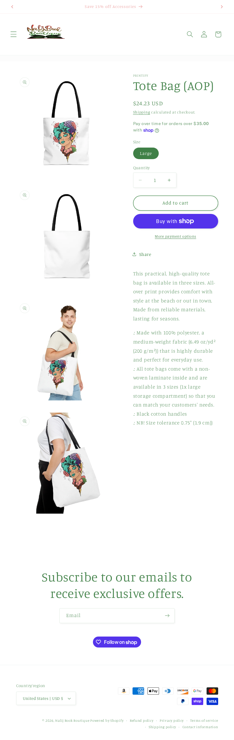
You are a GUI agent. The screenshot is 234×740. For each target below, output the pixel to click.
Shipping (141, 112)
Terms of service (204, 720)
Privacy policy (172, 720)
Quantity (141, 167)
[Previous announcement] (12, 6)
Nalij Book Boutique (72, 720)
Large (146, 153)
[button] (13, 34)
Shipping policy (162, 727)
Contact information (200, 727)
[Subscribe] (167, 615)
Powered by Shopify (106, 720)
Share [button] (145, 254)
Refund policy (142, 720)
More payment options (175, 236)
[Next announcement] (222, 6)
